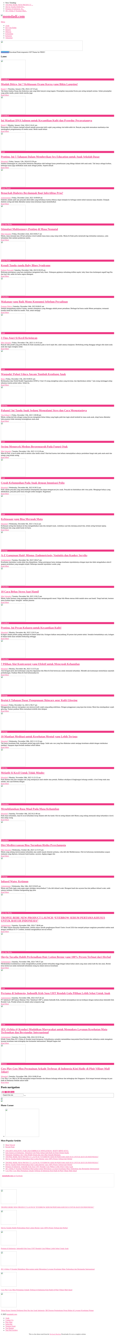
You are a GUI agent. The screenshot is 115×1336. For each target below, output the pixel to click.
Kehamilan (9, 34)
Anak (7, 26)
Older (12, 1092)
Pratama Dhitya (6, 306)
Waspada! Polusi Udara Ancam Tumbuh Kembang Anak (33, 374)
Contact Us (9, 1320)
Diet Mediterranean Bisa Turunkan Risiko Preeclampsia (33, 845)
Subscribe (8, 1324)
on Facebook (12, 1176)
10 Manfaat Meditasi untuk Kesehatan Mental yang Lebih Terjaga (39, 736)
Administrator (6, 198)
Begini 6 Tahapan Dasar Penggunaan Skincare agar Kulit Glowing (39, 700)
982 (8, 1092)
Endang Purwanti (7, 270)
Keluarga (8, 36)
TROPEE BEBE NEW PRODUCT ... (19, 5)
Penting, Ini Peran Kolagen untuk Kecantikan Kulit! (31, 627)
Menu (3, 22)
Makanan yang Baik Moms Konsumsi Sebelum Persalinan (34, 301)
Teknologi (9, 38)
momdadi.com (12, 1314)
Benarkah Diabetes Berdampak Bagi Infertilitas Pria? (32, 192)
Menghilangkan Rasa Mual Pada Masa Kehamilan (30, 808)
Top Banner (9, 1328)
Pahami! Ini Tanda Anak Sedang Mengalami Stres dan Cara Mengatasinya (44, 410)
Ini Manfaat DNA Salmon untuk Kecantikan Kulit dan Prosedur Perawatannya (46, 120)
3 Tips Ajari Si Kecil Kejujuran (19, 337)
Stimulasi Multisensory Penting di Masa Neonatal (29, 229)
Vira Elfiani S (6, 415)
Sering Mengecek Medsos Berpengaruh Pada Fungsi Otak (34, 446)
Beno (3, 379)
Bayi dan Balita (10, 28)
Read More (5, 95)
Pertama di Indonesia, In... (14, 9)
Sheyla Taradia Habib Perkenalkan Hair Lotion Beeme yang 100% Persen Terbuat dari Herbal (56, 956)
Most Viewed (10, 1145)
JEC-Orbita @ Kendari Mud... (16, 11)
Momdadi (4, 161)
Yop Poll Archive (11, 1330)
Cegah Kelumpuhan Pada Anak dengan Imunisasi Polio (33, 482)
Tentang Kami (10, 1326)
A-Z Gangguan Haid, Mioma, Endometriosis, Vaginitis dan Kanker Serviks (44, 555)
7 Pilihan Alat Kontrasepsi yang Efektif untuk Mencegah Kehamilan (40, 663)
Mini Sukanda (6, 234)
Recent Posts (9, 1147)
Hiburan (8, 32)
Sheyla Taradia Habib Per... (15, 7)
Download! (5, 52)
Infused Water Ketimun (14, 881)
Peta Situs (8, 1322)
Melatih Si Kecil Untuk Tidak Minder (23, 772)
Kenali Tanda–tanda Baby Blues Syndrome (25, 265)
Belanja (8, 30)
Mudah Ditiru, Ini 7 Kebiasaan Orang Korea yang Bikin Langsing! (39, 84)
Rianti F (4, 89)
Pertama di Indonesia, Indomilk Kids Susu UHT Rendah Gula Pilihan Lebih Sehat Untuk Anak (55, 993)
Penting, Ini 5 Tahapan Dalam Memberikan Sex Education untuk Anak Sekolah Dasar (50, 156)
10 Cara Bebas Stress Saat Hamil (20, 591)
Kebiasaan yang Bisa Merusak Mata (22, 519)
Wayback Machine (55, 1334)
